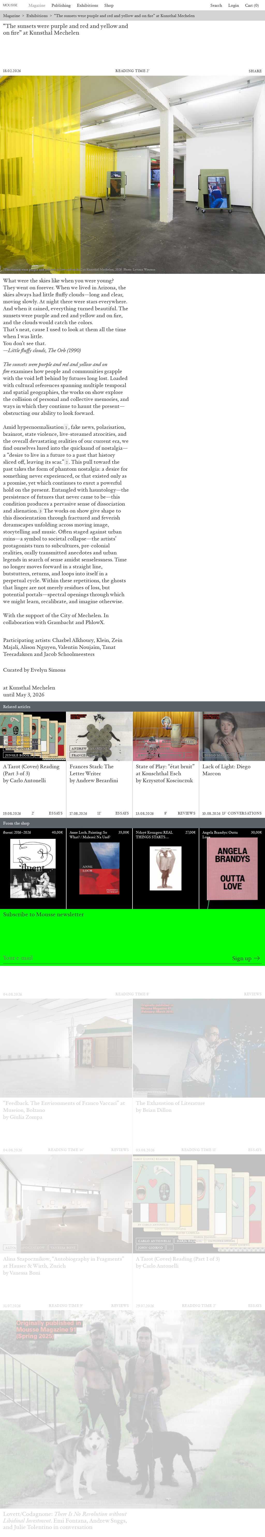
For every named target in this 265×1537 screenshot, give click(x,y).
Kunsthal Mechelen (32, 687)
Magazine (36, 5)
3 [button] (40, 511)
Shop (109, 5)
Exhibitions (87, 5)
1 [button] (66, 427)
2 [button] (67, 462)
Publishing (61, 5)
